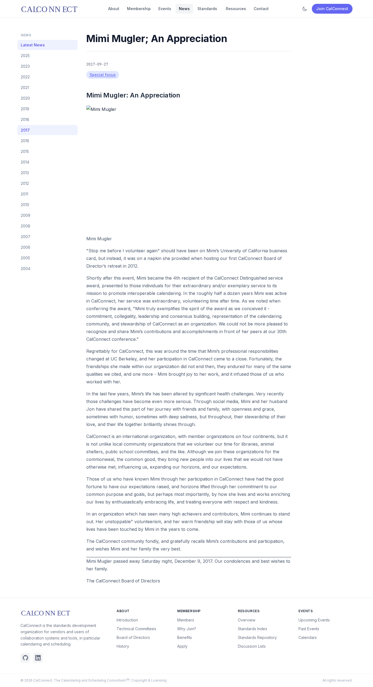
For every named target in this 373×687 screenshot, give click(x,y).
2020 (25, 98)
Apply (182, 646)
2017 (25, 130)
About (113, 8)
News (184, 8)
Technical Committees (136, 628)
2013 (25, 172)
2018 (25, 119)
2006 (25, 247)
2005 (25, 258)
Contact (261, 8)
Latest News (33, 45)
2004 (25, 268)
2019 (25, 108)
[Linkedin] (38, 658)
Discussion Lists (252, 646)
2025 (25, 55)
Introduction (127, 620)
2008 (25, 226)
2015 (25, 151)
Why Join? (186, 628)
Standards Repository (257, 637)
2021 (25, 87)
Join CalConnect (332, 8)
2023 (25, 66)
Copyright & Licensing (149, 680)
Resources (236, 8)
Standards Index (252, 628)
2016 (25, 140)
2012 (25, 183)
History (123, 646)
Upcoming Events (314, 620)
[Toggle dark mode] (305, 9)
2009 (25, 215)
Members (185, 620)
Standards (207, 8)
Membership (139, 8)
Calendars (307, 637)
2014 (25, 162)
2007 (25, 236)
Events (164, 8)
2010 (25, 204)
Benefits (184, 637)
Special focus (103, 74)
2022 (25, 77)
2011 (24, 194)
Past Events (308, 628)
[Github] (25, 658)
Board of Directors (133, 637)
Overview (246, 620)
